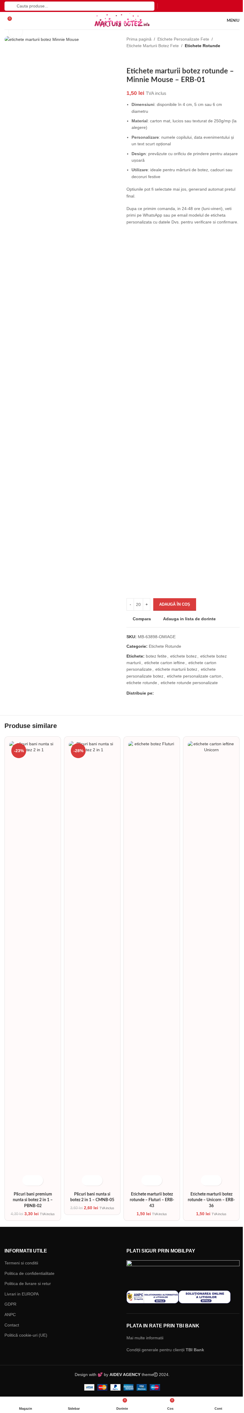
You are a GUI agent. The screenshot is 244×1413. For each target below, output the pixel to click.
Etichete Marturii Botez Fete (150, 45)
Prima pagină (136, 39)
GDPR (10, 909)
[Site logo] (120, 20)
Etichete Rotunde (200, 45)
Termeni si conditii (21, 868)
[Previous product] (127, 58)
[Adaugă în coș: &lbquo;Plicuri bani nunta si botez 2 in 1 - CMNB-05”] (85, 785)
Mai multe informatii (142, 942)
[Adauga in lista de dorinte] (37, 785)
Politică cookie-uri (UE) (25, 940)
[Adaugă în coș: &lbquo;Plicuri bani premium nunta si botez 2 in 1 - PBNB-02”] (27, 785)
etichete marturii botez (174, 676)
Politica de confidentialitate (29, 878)
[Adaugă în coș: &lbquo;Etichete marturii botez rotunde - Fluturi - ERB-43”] (144, 785)
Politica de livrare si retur (27, 888)
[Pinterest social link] (168, 700)
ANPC (10, 919)
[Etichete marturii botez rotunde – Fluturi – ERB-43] (149, 771)
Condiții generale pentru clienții (163, 954)
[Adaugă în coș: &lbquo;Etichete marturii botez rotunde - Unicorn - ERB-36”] (202, 785)
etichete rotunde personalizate (187, 689)
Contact (11, 930)
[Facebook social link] (155, 700)
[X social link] (162, 700)
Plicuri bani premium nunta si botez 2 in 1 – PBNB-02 (32, 805)
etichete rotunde (139, 689)
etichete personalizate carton (192, 682)
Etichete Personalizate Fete (181, 39)
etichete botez (181, 662)
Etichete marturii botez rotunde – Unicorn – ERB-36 (207, 805)
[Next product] (139, 58)
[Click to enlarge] (15, 31)
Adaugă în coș (172, 611)
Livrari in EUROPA (21, 899)
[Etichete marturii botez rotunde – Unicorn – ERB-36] (207, 771)
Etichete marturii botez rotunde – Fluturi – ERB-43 (149, 805)
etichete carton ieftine (162, 669)
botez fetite (154, 662)
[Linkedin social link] (175, 700)
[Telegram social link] (182, 700)
